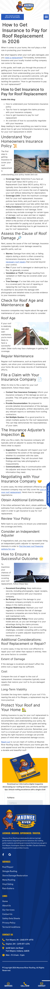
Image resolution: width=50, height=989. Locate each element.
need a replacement (13, 57)
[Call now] (25, 983)
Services (8, 986)
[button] (46, 17)
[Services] (8, 983)
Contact (41, 986)
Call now (25, 986)
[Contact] (41, 983)
